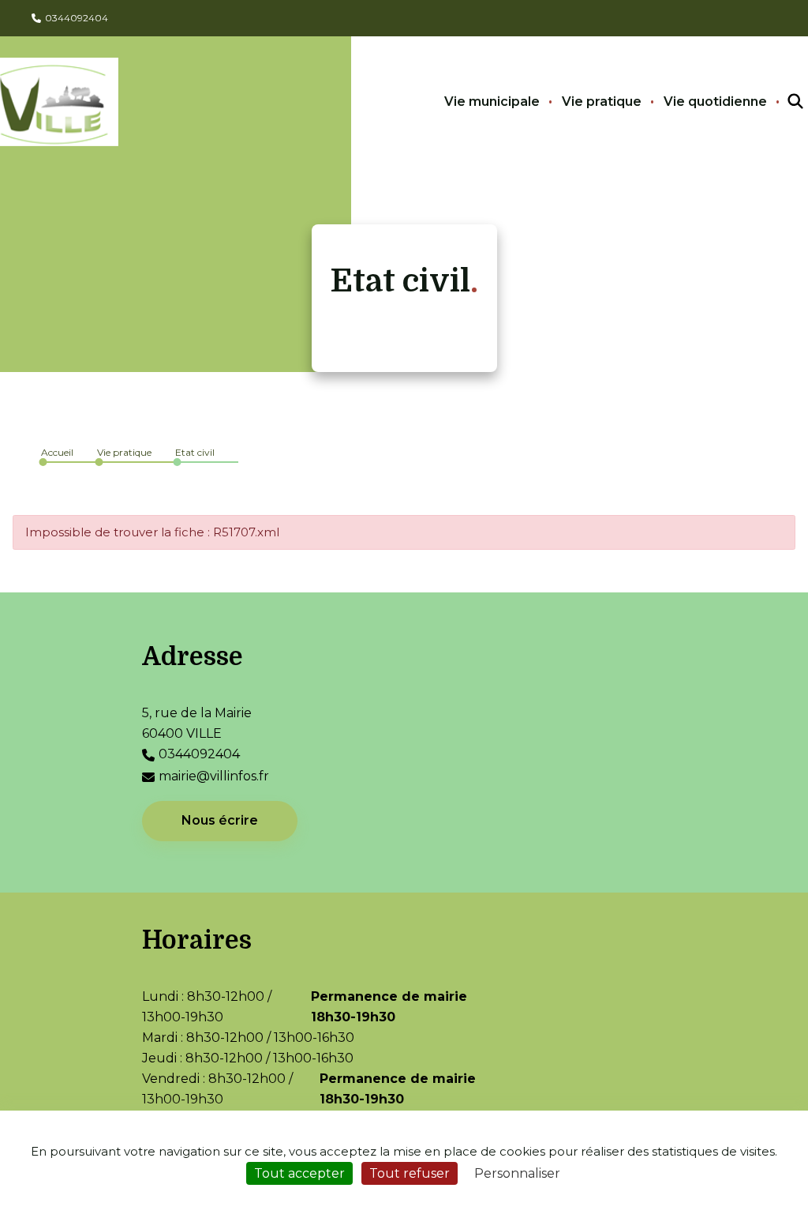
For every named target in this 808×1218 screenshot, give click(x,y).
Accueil (57, 452)
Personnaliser (517, 1173)
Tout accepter (299, 1173)
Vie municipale (492, 101)
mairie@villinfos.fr (214, 776)
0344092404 (76, 18)
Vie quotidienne (715, 101)
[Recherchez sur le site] (781, 102)
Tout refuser (409, 1173)
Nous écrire (219, 820)
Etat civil (195, 452)
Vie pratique (602, 101)
